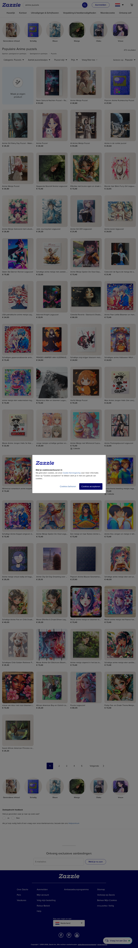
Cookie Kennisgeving (71, 473)
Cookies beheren (68, 486)
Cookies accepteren (90, 486)
